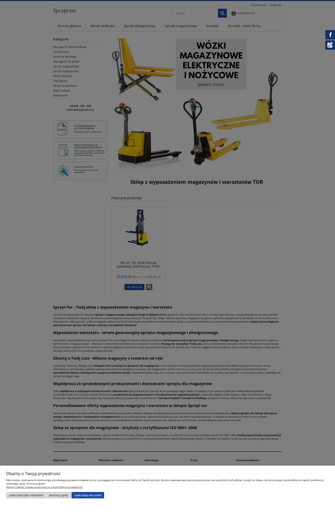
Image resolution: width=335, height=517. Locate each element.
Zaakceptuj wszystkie (88, 495)
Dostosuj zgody (58, 495)
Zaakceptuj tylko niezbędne (26, 495)
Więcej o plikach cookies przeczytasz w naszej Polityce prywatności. (44, 487)
